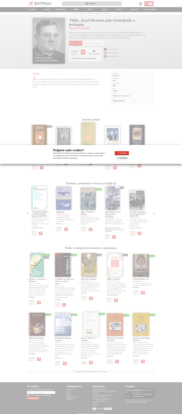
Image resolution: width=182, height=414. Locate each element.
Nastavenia (123, 158)
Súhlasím (122, 153)
